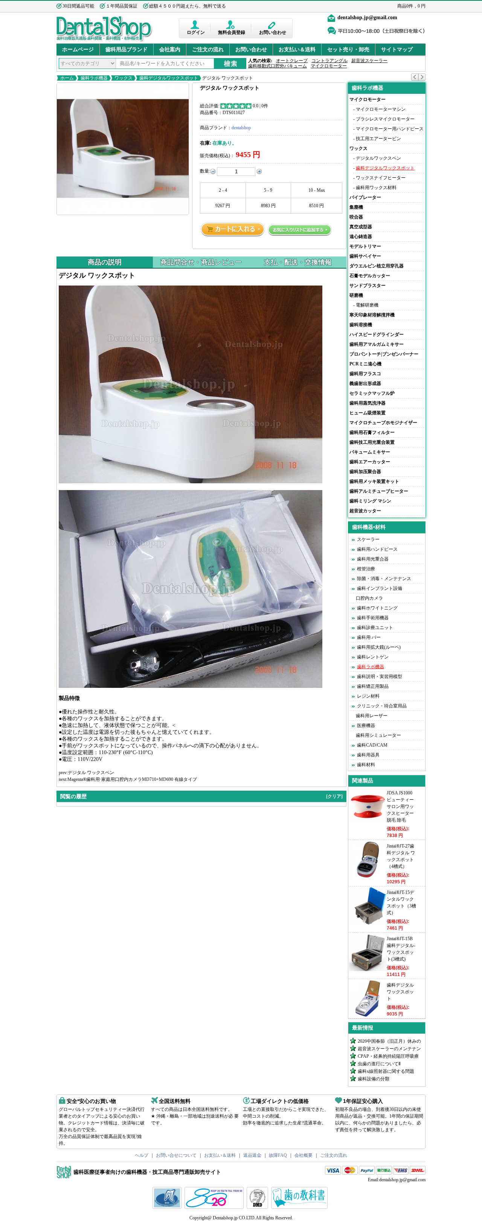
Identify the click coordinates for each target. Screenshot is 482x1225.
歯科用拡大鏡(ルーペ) (379, 647)
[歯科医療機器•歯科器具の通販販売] (104, 40)
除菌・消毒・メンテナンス (384, 578)
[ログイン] (195, 24)
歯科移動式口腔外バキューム (277, 66)
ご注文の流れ (208, 49)
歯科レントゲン (373, 657)
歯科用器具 (368, 755)
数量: (205, 171)
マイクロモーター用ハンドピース (390, 128)
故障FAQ (278, 1155)
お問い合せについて (176, 1155)
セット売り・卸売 (348, 49)
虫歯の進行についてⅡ (379, 1063)
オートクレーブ (292, 60)
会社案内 (169, 49)
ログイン (196, 32)
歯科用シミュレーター (378, 735)
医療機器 (366, 725)
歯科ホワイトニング (377, 608)
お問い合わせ (272, 32)
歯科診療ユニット (375, 627)
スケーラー (368, 539)
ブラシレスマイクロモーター (385, 119)
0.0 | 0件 (260, 105)
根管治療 (366, 568)
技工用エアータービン (378, 138)
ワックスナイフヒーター (381, 177)
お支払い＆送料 (297, 49)
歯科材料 (366, 764)
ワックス (123, 78)
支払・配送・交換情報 (298, 262)
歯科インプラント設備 (379, 588)
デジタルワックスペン (378, 158)
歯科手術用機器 (373, 617)
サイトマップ (397, 49)
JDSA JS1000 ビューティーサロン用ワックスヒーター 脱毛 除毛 (400, 806)
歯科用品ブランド (126, 49)
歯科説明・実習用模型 (379, 676)
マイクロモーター (329, 66)
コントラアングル (329, 60)
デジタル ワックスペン (91, 772)
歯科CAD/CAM (372, 745)
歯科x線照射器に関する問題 (386, 1071)
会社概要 (303, 1155)
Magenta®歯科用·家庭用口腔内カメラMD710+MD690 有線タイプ (132, 779)
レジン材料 (368, 696)
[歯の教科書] (300, 1207)
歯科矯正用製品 (373, 686)
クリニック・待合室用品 (382, 706)
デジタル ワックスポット (227, 78)
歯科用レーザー (371, 715)
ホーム (67, 78)
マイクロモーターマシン (381, 109)
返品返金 (252, 1155)
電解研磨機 (367, 305)
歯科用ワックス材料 (376, 187)
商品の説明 (105, 262)
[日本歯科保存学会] (168, 1207)
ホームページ (78, 49)
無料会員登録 (231, 32)
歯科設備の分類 (373, 1078)
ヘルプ (141, 1155)
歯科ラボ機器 (94, 78)
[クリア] (334, 796)
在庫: (205, 143)
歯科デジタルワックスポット (168, 78)
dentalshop (241, 127)
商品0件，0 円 (411, 6)
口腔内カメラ (369, 598)
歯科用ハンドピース (377, 549)
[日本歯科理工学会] (258, 1207)
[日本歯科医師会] (215, 1207)
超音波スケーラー (369, 60)
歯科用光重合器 (373, 559)
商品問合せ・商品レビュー (201, 262)
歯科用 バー (369, 637)
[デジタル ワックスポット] (123, 149)
